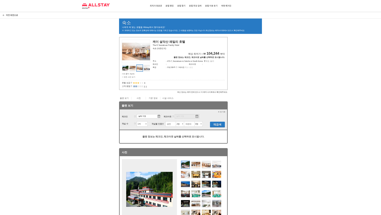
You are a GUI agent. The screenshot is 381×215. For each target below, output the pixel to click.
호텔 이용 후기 (211, 5)
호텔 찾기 (181, 5)
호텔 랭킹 (169, 5)
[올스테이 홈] (96, 6)
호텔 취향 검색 (195, 5)
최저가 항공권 (156, 5)
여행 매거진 (226, 5)
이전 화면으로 (12, 15)
